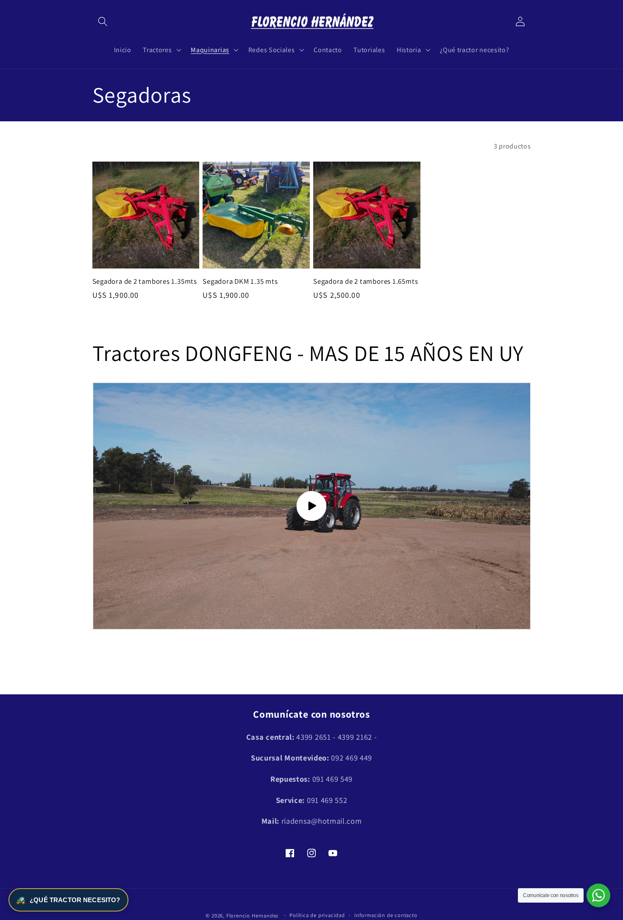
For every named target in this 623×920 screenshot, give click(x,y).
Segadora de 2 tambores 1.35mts (144, 281)
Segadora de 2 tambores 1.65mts (365, 281)
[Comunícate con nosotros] (598, 895)
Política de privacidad (317, 915)
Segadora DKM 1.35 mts (240, 281)
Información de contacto (385, 915)
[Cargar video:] (311, 506)
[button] (103, 22)
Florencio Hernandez (252, 915)
